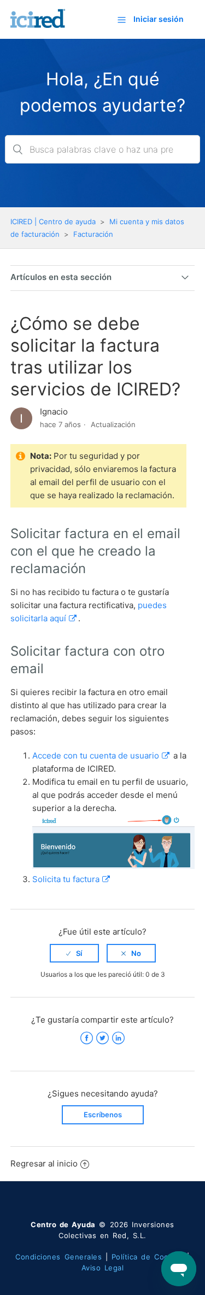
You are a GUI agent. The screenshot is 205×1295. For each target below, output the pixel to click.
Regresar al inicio (44, 1163)
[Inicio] (38, 25)
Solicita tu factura (65, 879)
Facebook (86, 1038)
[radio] (74, 953)
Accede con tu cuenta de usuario (95, 755)
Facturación (93, 234)
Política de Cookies (148, 1256)
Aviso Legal (102, 1267)
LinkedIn (118, 1038)
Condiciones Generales (58, 1256)
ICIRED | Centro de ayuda (53, 221)
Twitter (102, 1038)
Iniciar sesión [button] (158, 19)
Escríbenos (103, 1114)
